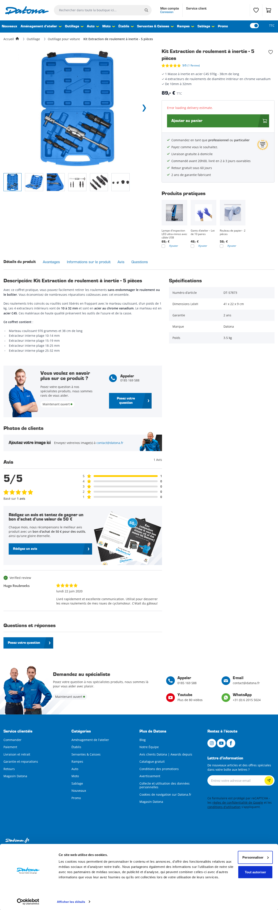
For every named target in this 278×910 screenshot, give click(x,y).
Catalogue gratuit (152, 761)
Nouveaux (9, 26)
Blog (142, 740)
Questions (139, 261)
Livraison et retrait (16, 754)
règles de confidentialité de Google (237, 802)
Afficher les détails (71, 901)
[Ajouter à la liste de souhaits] (271, 52)
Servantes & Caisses (153, 26)
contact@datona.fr (109, 443)
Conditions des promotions (159, 769)
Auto (90, 26)
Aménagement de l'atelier (90, 740)
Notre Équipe (149, 747)
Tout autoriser (255, 872)
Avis (120, 261)
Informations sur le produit (89, 261)
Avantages (51, 261)
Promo (223, 26)
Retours (9, 769)
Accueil (8, 39)
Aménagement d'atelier (39, 26)
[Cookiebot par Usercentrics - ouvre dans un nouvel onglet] (28, 901)
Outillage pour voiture (64, 39)
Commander (12, 740)
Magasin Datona (15, 776)
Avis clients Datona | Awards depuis (165, 754)
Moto (106, 26)
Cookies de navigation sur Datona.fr (165, 794)
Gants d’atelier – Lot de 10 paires (203, 232)
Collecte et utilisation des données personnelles (164, 785)
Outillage (72, 26)
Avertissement (149, 776)
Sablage (203, 26)
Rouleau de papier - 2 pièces (232, 232)
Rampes (183, 26)
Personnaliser (252, 857)
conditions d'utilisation (224, 807)
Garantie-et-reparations (20, 761)
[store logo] (27, 10)
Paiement (10, 747)
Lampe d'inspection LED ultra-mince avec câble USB (174, 234)
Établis (123, 26)
